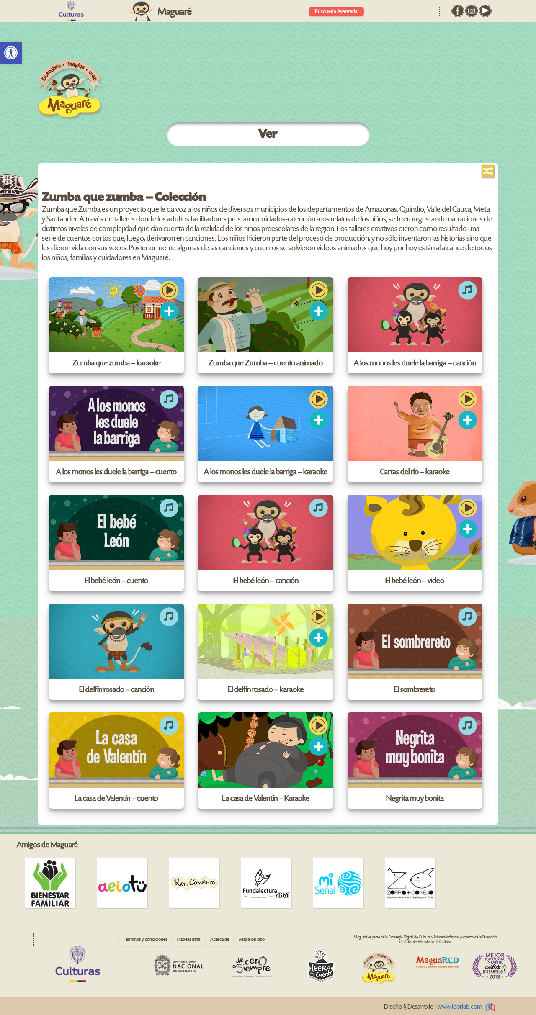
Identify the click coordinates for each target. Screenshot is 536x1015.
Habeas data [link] (188, 939)
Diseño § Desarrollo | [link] (433, 1007)
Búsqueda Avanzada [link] (336, 11)
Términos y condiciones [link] (145, 939)
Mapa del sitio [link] (252, 939)
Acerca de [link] (219, 939)
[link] (11, 53)
